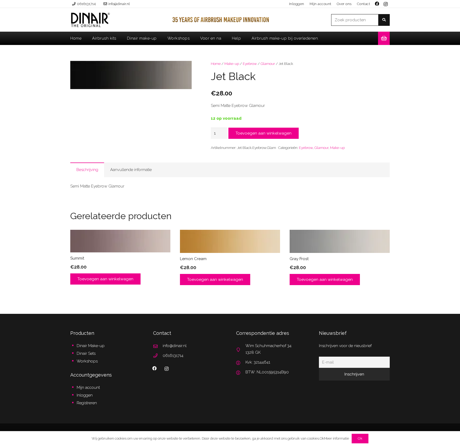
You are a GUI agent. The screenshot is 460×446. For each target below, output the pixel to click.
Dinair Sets (86, 353)
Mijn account (88, 387)
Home (216, 63)
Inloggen (85, 395)
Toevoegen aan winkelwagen (263, 133)
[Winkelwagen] (384, 38)
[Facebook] (154, 368)
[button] (184, 69)
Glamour (268, 63)
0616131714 (173, 355)
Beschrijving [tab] (87, 169)
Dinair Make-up (91, 345)
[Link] (90, 20)
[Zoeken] (384, 20)
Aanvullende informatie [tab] (131, 169)
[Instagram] (385, 4)
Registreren (87, 403)
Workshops (87, 361)
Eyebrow (250, 63)
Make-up (231, 63)
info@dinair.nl (175, 345)
